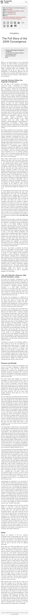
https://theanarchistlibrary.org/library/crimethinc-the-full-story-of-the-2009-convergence (14, 17)
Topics (22, 612)
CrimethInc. (10, 9)
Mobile (16, 614)
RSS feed (9, 612)
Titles (13, 612)
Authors (17, 612)
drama (22, 11)
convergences (10, 11)
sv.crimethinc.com (11, 14)
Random (3, 612)
